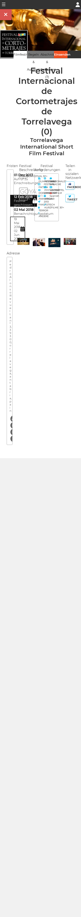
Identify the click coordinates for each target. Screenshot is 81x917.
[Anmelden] (78, 4)
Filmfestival (22, 54)
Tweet (70, 199)
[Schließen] (6, 14)
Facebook (70, 187)
